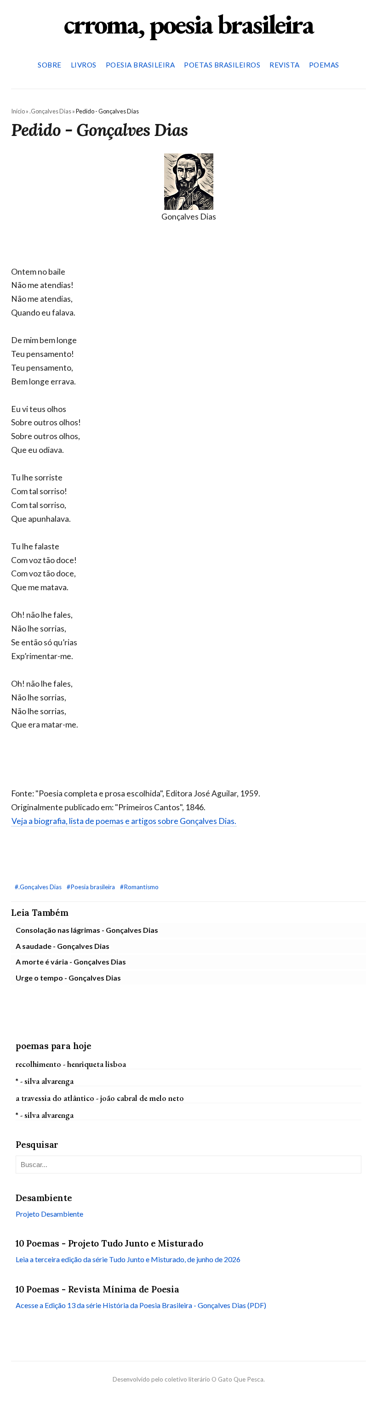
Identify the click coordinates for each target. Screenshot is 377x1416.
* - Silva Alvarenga (45, 1081)
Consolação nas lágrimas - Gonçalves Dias (87, 929)
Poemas (324, 65)
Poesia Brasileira (140, 65)
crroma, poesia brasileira (188, 24)
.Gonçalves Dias (50, 111)
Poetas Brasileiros (222, 65)
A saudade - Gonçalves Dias (62, 946)
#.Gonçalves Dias (39, 887)
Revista (284, 65)
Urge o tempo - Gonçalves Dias (68, 977)
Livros (84, 65)
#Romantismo (139, 887)
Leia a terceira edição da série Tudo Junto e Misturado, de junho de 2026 (128, 1259)
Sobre (50, 65)
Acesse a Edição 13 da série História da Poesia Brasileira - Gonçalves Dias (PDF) (141, 1305)
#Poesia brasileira (91, 887)
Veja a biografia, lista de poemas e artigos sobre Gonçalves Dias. (123, 821)
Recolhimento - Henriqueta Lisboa (71, 1064)
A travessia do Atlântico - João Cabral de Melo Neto (100, 1098)
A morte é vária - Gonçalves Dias (71, 961)
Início (18, 111)
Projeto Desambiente (49, 1213)
